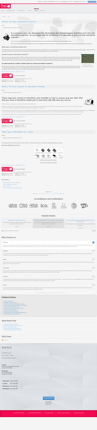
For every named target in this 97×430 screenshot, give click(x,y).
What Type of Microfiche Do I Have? (18, 132)
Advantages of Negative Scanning (10, 302)
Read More (17, 226)
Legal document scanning (79, 412)
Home (2, 10)
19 (53, 193)
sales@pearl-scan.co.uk (20, 71)
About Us (30, 10)
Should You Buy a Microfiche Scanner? (19, 22)
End (63, 193)
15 (45, 193)
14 (43, 193)
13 (41, 193)
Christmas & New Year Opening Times (11, 311)
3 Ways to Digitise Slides (8, 301)
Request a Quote (5, 71)
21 (57, 193)
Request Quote (48, 398)
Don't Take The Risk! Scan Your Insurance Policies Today (48, 220)
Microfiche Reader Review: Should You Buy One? (12, 187)
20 (55, 193)
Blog (36, 10)
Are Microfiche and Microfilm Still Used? (11, 306)
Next (60, 193)
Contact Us (42, 10)
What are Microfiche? (7, 186)
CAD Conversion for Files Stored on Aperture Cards (13, 308)
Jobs (3, 355)
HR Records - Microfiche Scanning (17, 220)
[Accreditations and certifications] (48, 205)
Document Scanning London (18, 412)
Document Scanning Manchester (34, 412)
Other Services (21, 10)
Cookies (11, 355)
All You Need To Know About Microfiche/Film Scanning (14, 304)
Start (34, 193)
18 (51, 193)
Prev (37, 193)
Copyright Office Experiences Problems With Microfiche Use (15, 312)
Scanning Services (10, 10)
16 (47, 193)
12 (39, 193)
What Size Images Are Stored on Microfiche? (11, 182)
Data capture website (49, 412)
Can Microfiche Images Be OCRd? (10, 309)
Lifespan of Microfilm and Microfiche (10, 184)
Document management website (63, 412)
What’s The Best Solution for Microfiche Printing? (23, 86)
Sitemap (7, 355)
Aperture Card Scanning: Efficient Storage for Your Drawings (15, 305)
